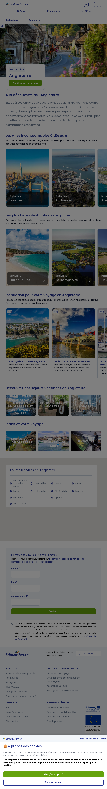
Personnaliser (53, 782)
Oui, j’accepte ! (53, 774)
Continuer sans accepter (93, 739)
